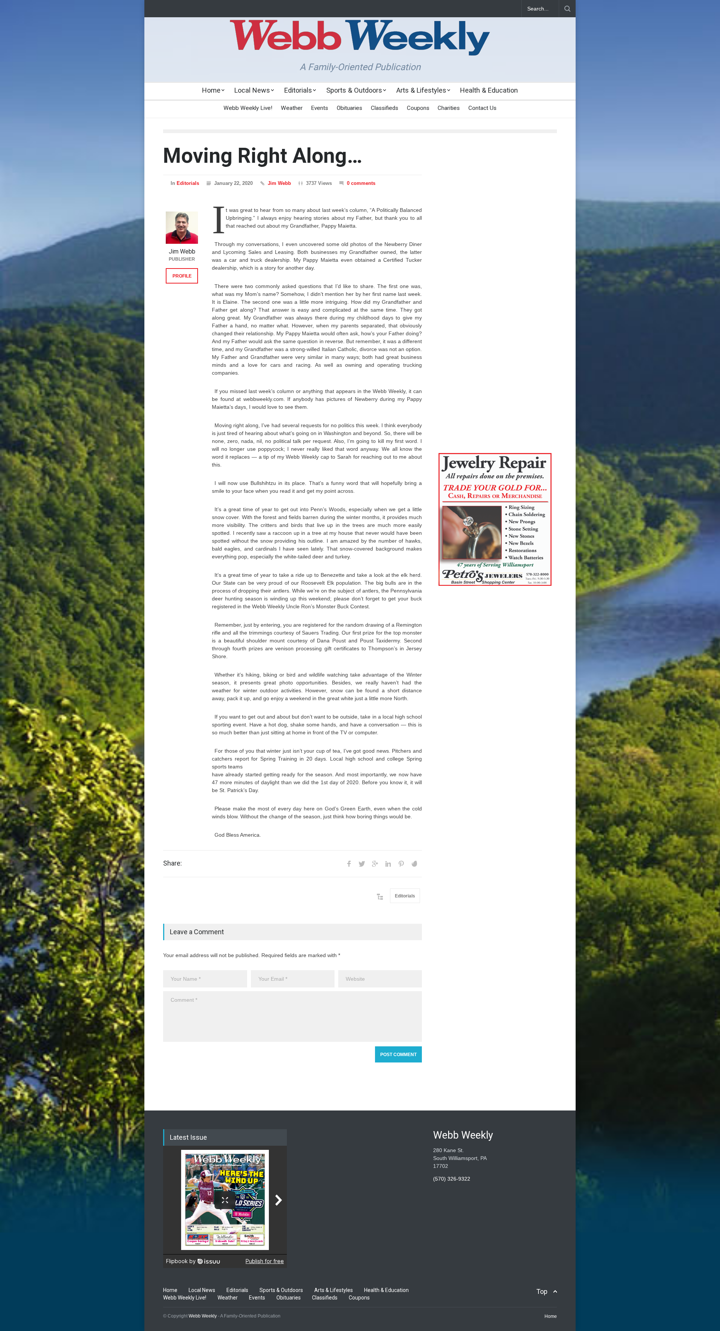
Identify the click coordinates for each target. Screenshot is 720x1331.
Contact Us (482, 108)
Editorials (298, 90)
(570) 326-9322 (451, 1179)
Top (542, 1291)
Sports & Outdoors (354, 90)
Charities (449, 108)
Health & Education (489, 90)
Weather (292, 108)
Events (319, 108)
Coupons (418, 108)
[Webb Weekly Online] (360, 44)
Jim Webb (279, 183)
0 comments (361, 183)
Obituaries (349, 108)
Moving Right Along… (262, 156)
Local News (252, 90)
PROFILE (182, 276)
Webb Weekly (203, 1316)
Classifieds (384, 108)
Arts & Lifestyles (421, 90)
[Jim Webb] (182, 228)
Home (211, 90)
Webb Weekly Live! (248, 108)
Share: (172, 863)
